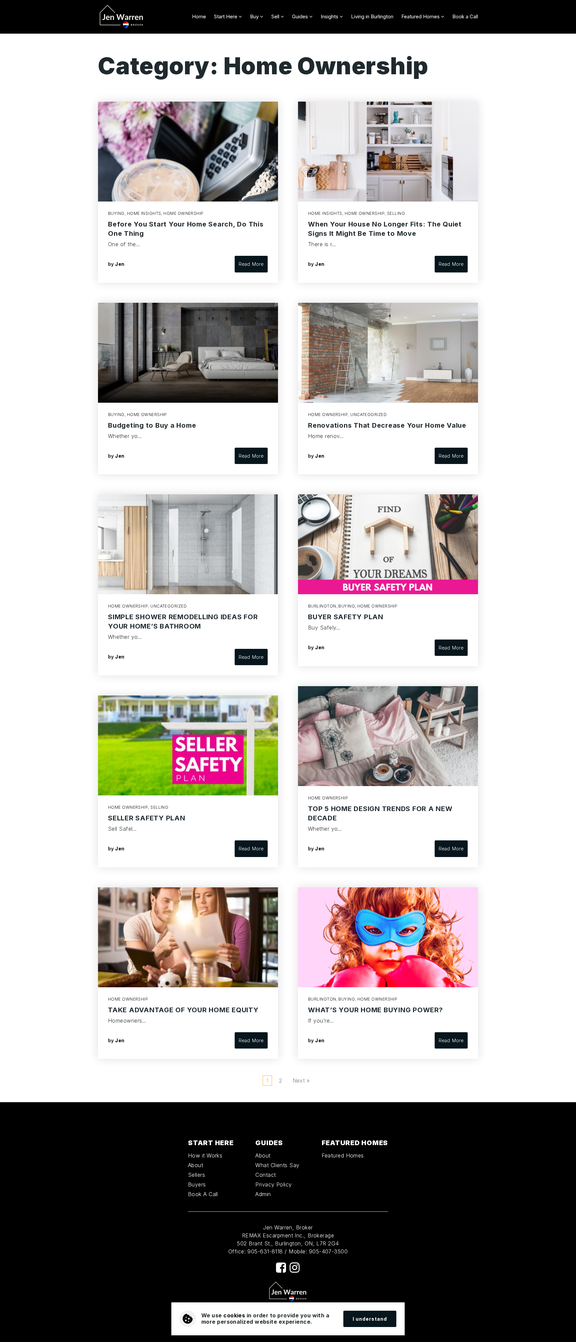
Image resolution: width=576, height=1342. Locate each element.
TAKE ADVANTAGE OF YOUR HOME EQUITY (183, 1010)
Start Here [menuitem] (226, 16)
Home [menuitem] (199, 16)
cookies (234, 1315)
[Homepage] (121, 17)
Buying (116, 213)
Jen (119, 264)
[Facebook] (281, 1267)
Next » (301, 1080)
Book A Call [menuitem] (203, 1194)
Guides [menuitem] (300, 16)
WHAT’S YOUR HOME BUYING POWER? (375, 1010)
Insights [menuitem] (330, 16)
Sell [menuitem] (276, 16)
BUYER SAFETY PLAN (345, 617)
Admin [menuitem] (263, 1194)
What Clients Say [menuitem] (277, 1165)
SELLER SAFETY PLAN (146, 818)
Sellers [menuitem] (196, 1174)
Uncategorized (168, 606)
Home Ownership (183, 213)
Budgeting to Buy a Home (152, 425)
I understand (370, 1319)
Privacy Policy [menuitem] (273, 1184)
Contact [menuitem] (265, 1174)
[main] (288, 568)
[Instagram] (295, 1267)
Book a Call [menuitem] (465, 16)
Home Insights (144, 213)
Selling (159, 807)
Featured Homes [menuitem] (421, 16)
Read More (251, 264)
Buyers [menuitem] (197, 1184)
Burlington (322, 606)
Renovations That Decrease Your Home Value (387, 425)
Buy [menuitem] (255, 16)
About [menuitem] (195, 1165)
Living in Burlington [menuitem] (372, 16)
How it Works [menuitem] (205, 1155)
